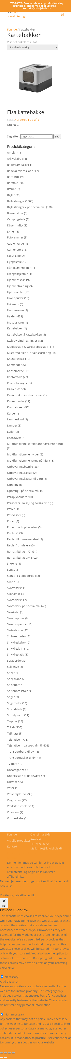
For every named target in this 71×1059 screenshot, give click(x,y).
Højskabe (13, 304)
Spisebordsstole (17, 691)
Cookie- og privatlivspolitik (24, 853)
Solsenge (13, 667)
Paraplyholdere (17, 497)
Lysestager (14, 438)
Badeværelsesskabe (20, 171)
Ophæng (13, 485)
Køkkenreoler (15, 401)
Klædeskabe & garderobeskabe (27, 347)
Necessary (11, 977)
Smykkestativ (15, 654)
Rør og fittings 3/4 (18, 557)
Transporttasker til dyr (22, 757)
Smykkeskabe (16, 642)
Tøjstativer (14, 739)
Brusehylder (15, 213)
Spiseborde (14, 685)
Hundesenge (15, 310)
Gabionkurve (15, 243)
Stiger (11, 697)
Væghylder (14, 800)
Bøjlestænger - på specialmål (26, 207)
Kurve (11, 413)
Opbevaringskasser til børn (25, 478)
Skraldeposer (15, 618)
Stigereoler (14, 703)
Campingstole (16, 219)
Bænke (11, 189)
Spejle (11, 673)
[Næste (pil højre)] (5, 1057)
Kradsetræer (15, 407)
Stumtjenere (15, 715)
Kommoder (14, 365)
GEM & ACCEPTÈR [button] (11, 1047)
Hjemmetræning (18, 286)
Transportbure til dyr (21, 751)
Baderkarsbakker (18, 165)
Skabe (11, 582)
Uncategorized (16, 770)
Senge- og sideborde (20, 576)
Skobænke (14, 594)
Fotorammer (15, 237)
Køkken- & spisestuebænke (25, 395)
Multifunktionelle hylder (23, 454)
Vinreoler (13, 812)
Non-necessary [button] (10, 1010)
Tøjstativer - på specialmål (24, 745)
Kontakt (12, 846)
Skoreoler (13, 600)
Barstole (12, 183)
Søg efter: (13, 136)
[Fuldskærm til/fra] (9, 1052)
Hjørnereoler (15, 292)
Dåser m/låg (15, 225)
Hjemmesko (14, 280)
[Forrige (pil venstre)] (1, 1057)
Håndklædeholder (19, 268)
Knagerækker (15, 359)
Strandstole (14, 709)
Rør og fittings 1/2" (19, 551)
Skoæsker (13, 588)
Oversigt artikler (41, 834)
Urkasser (13, 782)
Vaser (10, 788)
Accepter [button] (27, 890)
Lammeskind (15, 419)
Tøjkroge (12, 733)
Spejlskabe (14, 679)
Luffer (11, 431)
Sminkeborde (16, 636)
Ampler (12, 152)
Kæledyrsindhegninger (22, 340)
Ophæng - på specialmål (23, 491)
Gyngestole (14, 262)
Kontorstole (14, 377)
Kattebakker (15, 328)
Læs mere (24, 886)
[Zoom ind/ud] (13, 1052)
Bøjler (11, 195)
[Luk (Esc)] (1, 1052)
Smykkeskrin (15, 648)
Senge (11, 569)
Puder (11, 521)
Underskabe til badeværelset (26, 776)
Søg (57, 136)
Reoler (11, 533)
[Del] (5, 1052)
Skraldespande (17, 624)
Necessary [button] (7, 972)
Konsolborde (15, 371)
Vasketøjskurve (17, 794)
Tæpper (12, 721)
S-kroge (12, 563)
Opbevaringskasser (20, 473)
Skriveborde (15, 630)
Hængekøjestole (17, 274)
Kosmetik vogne (17, 383)
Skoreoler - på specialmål (23, 606)
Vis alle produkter (18, 840)
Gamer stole (15, 249)
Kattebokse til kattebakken (24, 334)
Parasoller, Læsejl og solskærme (28, 503)
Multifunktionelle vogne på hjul (28, 460)
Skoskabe (13, 612)
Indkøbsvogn (15, 322)
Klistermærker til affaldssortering (29, 353)
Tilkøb (11, 727)
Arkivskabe (14, 158)
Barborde (13, 177)
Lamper (12, 425)
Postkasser (14, 515)
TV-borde (13, 764)
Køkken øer (14, 389)
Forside (12, 29)
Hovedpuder (15, 298)
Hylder (11, 316)
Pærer (11, 509)
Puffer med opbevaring (22, 527)
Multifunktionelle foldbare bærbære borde (35, 444)
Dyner (11, 231)
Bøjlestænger (15, 201)
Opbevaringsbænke (20, 466)
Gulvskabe (14, 256)
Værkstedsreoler (18, 806)
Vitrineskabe (15, 818)
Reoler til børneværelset (23, 539)
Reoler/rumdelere (19, 545)
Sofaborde (14, 660)
